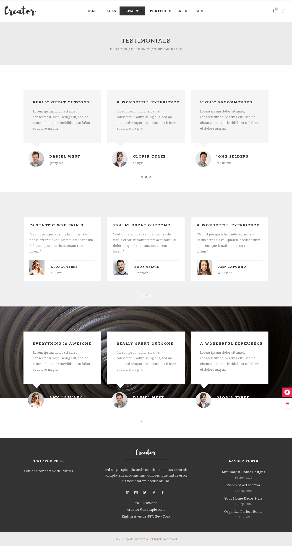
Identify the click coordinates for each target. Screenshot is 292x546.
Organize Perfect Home (243, 511)
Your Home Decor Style (243, 498)
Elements (140, 49)
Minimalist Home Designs (243, 471)
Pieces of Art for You (243, 485)
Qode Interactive (137, 539)
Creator (118, 49)
